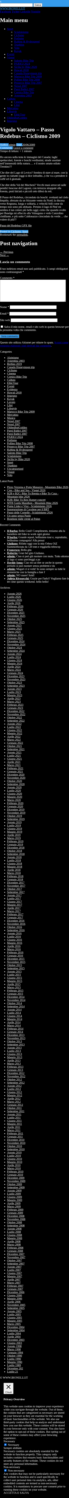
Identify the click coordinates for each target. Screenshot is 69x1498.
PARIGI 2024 (22, 63)
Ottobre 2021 (14, 746)
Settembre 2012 (16, 1082)
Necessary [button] (9, 1441)
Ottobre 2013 (14, 1041)
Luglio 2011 (14, 1117)
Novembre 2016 (16, 923)
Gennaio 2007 (15, 1289)
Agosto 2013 (14, 1047)
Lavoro (11, 402)
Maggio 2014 (14, 1019)
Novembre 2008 (16, 1219)
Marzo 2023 (14, 701)
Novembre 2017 (16, 885)
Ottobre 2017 (14, 888)
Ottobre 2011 (14, 1108)
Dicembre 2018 (15, 847)
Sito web (5, 320)
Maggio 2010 (14, 1162)
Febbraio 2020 (15, 803)
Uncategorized (15, 468)
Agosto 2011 (14, 1114)
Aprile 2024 (14, 666)
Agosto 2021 (14, 752)
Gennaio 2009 (15, 1212)
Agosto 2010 (14, 1152)
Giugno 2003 (14, 1343)
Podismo (19, 38)
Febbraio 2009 (15, 1209)
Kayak (18, 51)
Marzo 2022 (14, 739)
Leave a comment (23, 147)
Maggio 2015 (14, 981)
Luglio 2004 (14, 1333)
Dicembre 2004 (15, 1327)
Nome (4, 307)
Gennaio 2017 (15, 917)
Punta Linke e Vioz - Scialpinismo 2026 (29, 506)
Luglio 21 (12, 1371)
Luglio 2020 (14, 790)
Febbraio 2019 (15, 841)
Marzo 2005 (14, 1323)
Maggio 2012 (14, 1095)
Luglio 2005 (14, 1314)
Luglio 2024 (14, 657)
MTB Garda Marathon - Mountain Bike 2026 (32, 503)
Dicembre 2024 (15, 641)
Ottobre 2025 (14, 619)
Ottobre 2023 (14, 682)
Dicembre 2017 (15, 882)
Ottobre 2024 (14, 647)
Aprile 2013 (14, 1060)
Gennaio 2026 (15, 609)
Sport (10, 28)
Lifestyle (12, 111)
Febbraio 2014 (15, 1028)
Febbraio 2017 (15, 914)
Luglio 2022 (14, 727)
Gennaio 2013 (15, 1069)
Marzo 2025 (14, 631)
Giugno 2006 (14, 1295)
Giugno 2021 (14, 758)
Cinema (18, 101)
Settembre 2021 (16, 749)
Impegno (12, 120)
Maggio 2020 (14, 796)
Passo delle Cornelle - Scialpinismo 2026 (30, 512)
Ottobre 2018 (14, 850)
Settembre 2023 (16, 685)
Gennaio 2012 (15, 1104)
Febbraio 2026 (15, 606)
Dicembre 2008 (15, 1216)
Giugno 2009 (14, 1196)
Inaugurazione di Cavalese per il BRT (28, 509)
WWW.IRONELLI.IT (12, 8)
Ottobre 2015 (14, 965)
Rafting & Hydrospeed (27, 41)
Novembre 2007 (16, 1257)
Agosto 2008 (14, 1228)
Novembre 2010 (16, 1142)
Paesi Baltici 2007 (24, 89)
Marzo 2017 (14, 911)
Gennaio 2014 (15, 1031)
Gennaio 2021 (15, 771)
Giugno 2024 (14, 660)
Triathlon (19, 44)
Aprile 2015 (14, 984)
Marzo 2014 (14, 1025)
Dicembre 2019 (15, 809)
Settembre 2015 (16, 968)
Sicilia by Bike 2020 (25, 66)
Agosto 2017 (14, 895)
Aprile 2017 (14, 908)
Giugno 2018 (14, 863)
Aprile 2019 (14, 834)
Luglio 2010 (14, 1155)
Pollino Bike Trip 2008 (27, 79)
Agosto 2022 (14, 723)
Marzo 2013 (14, 1063)
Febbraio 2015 (15, 990)
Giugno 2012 (14, 1092)
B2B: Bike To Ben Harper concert (26, 499)
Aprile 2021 (14, 761)
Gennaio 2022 (15, 742)
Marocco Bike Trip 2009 (28, 76)
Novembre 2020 (16, 777)
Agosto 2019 (14, 822)
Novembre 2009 (16, 1181)
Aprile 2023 (14, 698)
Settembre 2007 (16, 1263)
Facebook (5, 11)
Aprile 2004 (14, 1336)
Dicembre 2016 (15, 920)
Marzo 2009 (14, 1206)
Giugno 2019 (14, 828)
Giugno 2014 (14, 1015)
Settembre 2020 (16, 784)
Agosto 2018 (14, 857)
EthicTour (19, 114)
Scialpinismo (21, 32)
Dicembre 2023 (15, 676)
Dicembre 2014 (15, 996)
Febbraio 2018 (15, 876)
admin (12, 144)
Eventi (10, 54)
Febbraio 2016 (15, 952)
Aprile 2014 (14, 1022)
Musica (11, 417)
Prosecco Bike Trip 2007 (28, 82)
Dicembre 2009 (15, 1177)
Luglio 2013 (14, 1050)
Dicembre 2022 (15, 711)
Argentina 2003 (23, 95)
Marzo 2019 (14, 838)
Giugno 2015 (14, 977)
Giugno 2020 (14, 793)
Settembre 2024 (16, 650)
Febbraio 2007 (15, 1285)
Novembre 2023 (16, 679)
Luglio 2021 (14, 755)
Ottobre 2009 (14, 1184)
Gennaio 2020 (15, 806)
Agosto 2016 (14, 933)
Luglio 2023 (14, 692)
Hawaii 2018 (21, 70)
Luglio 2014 (14, 1012)
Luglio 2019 (14, 825)
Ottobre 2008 (14, 1222)
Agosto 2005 (14, 1311)
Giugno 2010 (14, 1158)
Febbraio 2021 (15, 768)
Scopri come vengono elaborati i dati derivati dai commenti (34, 344)
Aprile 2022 (14, 736)
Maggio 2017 (14, 904)
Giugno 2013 (14, 1054)
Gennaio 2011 (15, 1136)
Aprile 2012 (14, 1098)
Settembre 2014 (16, 1006)
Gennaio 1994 (15, 1352)
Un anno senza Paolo (19, 515)
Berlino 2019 (14, 364)
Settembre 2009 (16, 1187)
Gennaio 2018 (15, 879)
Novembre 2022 (16, 714)
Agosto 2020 (14, 787)
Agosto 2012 (14, 1085)
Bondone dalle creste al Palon (23, 518)
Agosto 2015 (14, 971)
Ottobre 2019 (14, 815)
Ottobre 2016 (14, 927)
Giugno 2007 (14, 1273)
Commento (7, 277)
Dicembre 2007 (15, 1254)
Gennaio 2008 (15, 1250)
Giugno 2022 (14, 730)
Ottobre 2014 (14, 1003)
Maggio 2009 (14, 1200)
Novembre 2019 (16, 812)
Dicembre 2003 (15, 1339)
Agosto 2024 (14, 654)
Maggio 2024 (14, 663)
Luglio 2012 (14, 1089)
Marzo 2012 (14, 1101)
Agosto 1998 (14, 1346)
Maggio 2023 (14, 695)
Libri (17, 105)
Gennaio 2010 (15, 1174)
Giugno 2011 (14, 1120)
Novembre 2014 (16, 1000)
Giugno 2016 (14, 939)
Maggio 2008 (14, 1238)
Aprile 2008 (14, 1241)
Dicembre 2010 (15, 1139)
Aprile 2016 (14, 946)
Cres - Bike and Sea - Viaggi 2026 (26, 490)
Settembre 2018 (16, 854)
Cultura (11, 98)
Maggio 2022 (14, 733)
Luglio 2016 (14, 936)
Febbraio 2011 (15, 1133)
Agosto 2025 (14, 625)
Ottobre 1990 (14, 1355)
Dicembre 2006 (15, 1292)
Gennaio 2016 (15, 955)
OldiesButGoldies (17, 117)
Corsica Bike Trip (24, 92)
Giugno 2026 (14, 600)
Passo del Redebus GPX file (16, 225)
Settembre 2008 (16, 1225)
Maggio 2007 (14, 1276)
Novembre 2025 (16, 615)
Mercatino (12, 108)
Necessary (13, 1444)
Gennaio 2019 (15, 844)
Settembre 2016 (16, 930)
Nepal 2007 (20, 85)
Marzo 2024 (14, 669)
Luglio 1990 (14, 1358)
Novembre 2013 (16, 1038)
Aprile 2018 (14, 869)
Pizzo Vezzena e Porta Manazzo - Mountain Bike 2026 (37, 487)
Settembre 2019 (16, 819)
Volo (16, 47)
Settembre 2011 (15, 1111)
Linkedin (25, 11)
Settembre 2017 (16, 892)
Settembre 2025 (16, 622)
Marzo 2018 (14, 873)
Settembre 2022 (16, 720)
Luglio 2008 (14, 1231)
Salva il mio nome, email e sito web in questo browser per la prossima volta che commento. (34, 328)
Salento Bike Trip (24, 60)
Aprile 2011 (13, 1127)
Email (4, 313)
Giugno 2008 (14, 1235)
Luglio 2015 (14, 974)
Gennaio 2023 (15, 707)
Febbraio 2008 (15, 1247)
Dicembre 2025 (15, 612)
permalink (22, 234)
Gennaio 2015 (15, 993)
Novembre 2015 (16, 962)
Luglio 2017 (14, 898)
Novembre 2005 (16, 1304)
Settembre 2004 (16, 1330)
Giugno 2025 (14, 628)
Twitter (16, 11)
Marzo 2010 (14, 1168)
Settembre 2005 (16, 1308)
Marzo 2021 (14, 765)
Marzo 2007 (14, 1282)
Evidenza (12, 389)
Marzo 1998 (14, 1349)
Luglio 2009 (14, 1193)
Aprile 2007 (14, 1279)
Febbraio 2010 (15, 1171)
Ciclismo (19, 35)
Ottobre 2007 (14, 1260)
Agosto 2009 (14, 1190)
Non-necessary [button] (12, 1467)
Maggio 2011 (14, 1123)
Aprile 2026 (14, 603)
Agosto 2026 (14, 593)
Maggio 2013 (14, 1057)
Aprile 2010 (14, 1165)
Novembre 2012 (16, 1076)
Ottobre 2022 (14, 717)
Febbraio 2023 (15, 704)
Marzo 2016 (14, 949)
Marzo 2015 (14, 987)
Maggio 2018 (14, 866)
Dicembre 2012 (15, 1073)
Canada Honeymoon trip (28, 73)
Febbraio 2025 (15, 634)
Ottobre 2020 (14, 781)
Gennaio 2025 (15, 638)
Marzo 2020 (14, 800)
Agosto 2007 (14, 1266)
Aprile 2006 (14, 1301)
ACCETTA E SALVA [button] (16, 1492)
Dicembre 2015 (15, 958)
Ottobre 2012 (14, 1079)
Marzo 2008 (14, 1244)
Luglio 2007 (14, 1270)
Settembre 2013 (16, 1044)
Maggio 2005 (14, 1320)
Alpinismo (13, 357)
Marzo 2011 (14, 1130)
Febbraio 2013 (15, 1066)
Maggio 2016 (14, 942)
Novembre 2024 (16, 644)
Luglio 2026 (14, 596)
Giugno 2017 (14, 901)
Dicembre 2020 (15, 774)
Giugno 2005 (14, 1317)
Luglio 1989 (14, 1365)
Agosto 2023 (14, 688)
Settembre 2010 (16, 1149)
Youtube (35, 11)
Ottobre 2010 (14, 1146)
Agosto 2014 (14, 1009)
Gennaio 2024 (15, 673)
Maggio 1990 (14, 1362)
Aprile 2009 (14, 1203)
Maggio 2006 (14, 1298)
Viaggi (11, 57)
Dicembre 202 (15, 1368)
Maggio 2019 (14, 831)
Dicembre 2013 (15, 1035)
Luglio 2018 (14, 860)
